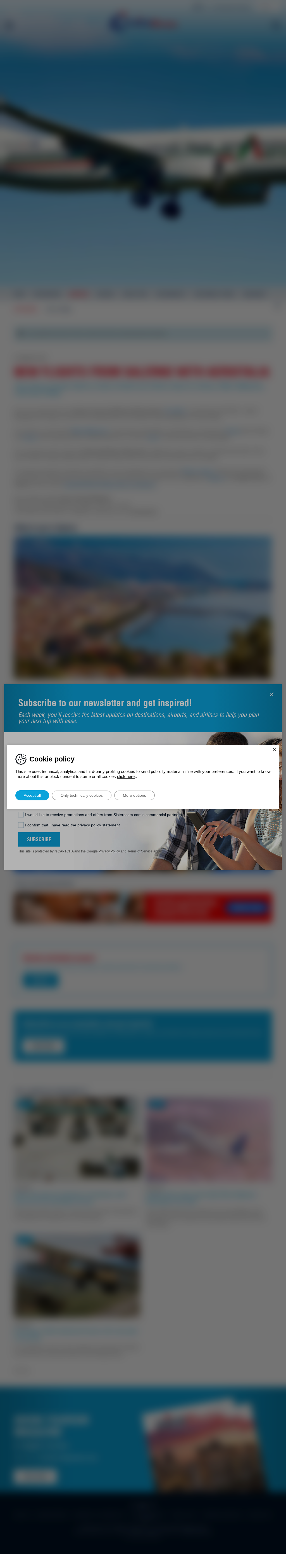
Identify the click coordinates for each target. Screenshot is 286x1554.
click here (126, 776)
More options (134, 795)
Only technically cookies (82, 795)
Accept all (32, 795)
